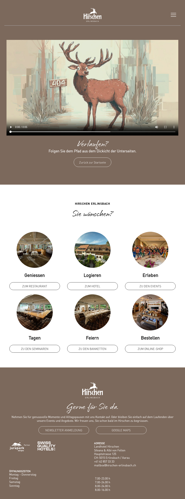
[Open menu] (173, 14)
